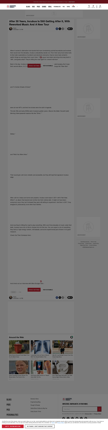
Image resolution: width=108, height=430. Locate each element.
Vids (33, 7)
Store (73, 7)
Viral (50, 7)
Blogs (28, 7)
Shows (44, 7)
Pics (64, 7)
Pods (38, 7)
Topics (68, 7)
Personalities (57, 7)
